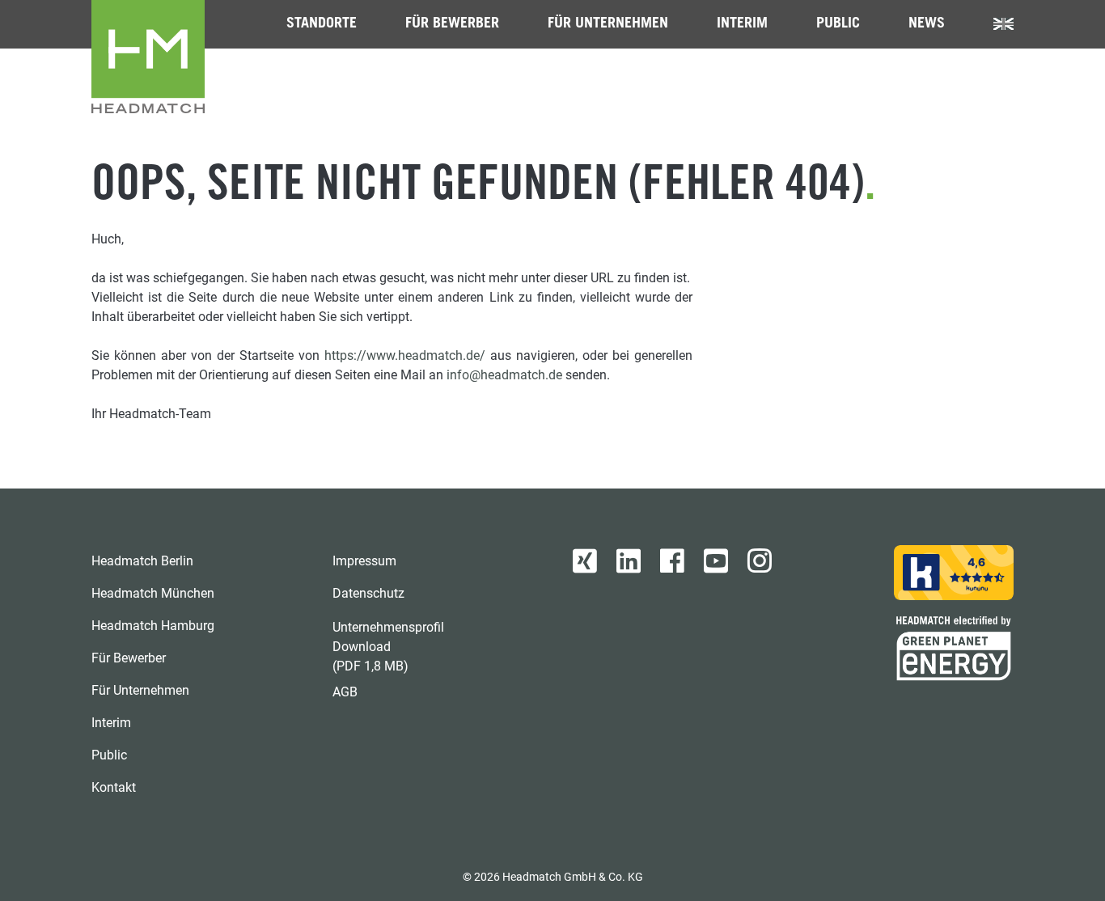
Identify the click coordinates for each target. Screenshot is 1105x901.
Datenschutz (368, 593)
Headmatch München (152, 593)
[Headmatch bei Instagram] (759, 561)
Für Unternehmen (608, 24)
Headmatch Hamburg (152, 625)
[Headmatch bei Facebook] (672, 561)
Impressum (364, 561)
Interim (742, 24)
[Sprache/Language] (1003, 24)
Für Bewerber (452, 24)
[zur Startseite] (148, 56)
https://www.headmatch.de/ (404, 355)
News (926, 24)
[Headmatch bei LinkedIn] (628, 561)
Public (838, 24)
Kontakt (113, 787)
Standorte (321, 24)
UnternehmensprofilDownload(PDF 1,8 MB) (388, 647)
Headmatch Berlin (142, 561)
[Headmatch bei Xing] (585, 561)
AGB (345, 692)
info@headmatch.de (504, 375)
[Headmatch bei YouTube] (716, 561)
